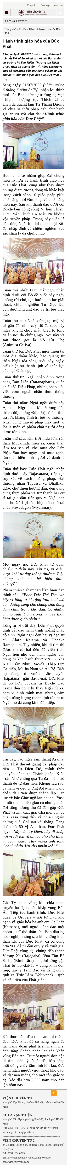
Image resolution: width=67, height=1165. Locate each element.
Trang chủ (10, 29)
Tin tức (22, 29)
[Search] (60, 12)
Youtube (58, 5)
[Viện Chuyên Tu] (33, 12)
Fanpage (45, 5)
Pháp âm (32, 5)
